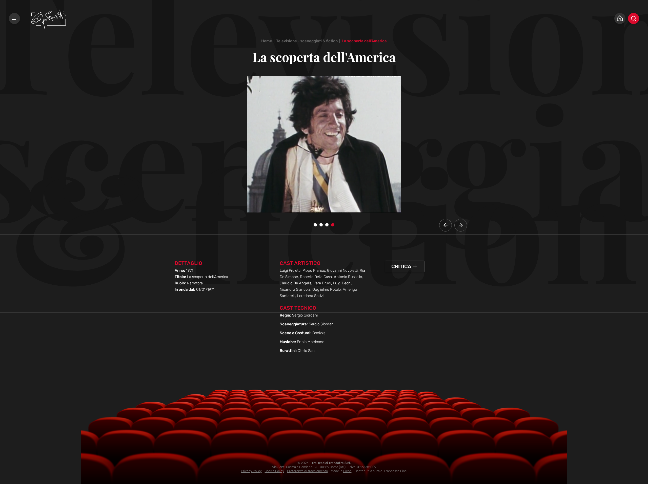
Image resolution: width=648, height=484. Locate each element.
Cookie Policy (274, 471)
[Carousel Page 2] (321, 224)
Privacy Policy (251, 471)
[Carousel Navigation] (453, 225)
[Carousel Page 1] (315, 224)
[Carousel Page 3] (327, 224)
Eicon (347, 471)
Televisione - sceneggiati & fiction (307, 41)
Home (266, 41)
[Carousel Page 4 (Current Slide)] (332, 224)
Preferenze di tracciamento (307, 471)
